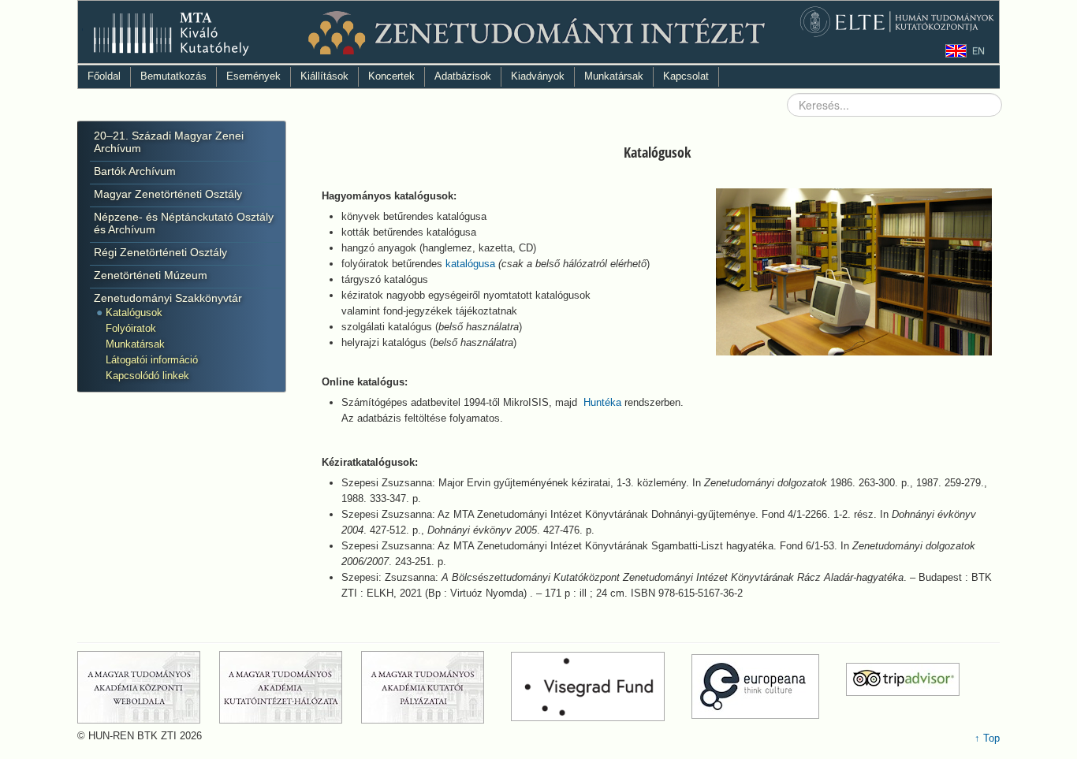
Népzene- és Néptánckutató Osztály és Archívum (184, 223)
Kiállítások (324, 76)
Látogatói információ (152, 360)
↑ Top (987, 738)
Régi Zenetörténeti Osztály (160, 252)
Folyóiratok (131, 328)
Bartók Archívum (135, 171)
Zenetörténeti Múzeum (150, 275)
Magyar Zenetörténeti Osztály (168, 194)
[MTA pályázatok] (434, 686)
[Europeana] (767, 686)
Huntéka (602, 402)
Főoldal (104, 76)
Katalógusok (134, 312)
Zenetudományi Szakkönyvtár (168, 298)
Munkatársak (613, 76)
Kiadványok (538, 76)
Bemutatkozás (173, 76)
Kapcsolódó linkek (147, 375)
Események (253, 76)
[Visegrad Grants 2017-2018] (599, 686)
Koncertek (391, 76)
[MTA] (146, 686)
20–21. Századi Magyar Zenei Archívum (169, 141)
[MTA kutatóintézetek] (288, 686)
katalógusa (470, 264)
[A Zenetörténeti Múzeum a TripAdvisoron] (903, 686)
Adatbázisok (462, 76)
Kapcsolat (686, 76)
